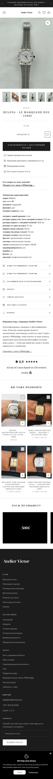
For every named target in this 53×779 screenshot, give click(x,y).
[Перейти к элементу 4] (32, 97)
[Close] (50, 753)
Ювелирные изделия (11, 584)
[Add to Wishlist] (47, 134)
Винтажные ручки (10, 593)
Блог (5, 668)
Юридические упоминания (14, 642)
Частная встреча (9, 682)
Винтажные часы (10, 579)
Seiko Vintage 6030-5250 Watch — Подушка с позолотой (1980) (39, 432)
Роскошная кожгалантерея (13, 588)
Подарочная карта (10, 673)
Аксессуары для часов (12, 602)
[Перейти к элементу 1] (6, 97)
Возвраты (6, 624)
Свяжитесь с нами (10, 687)
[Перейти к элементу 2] (15, 97)
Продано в (23, 134)
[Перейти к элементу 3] (24, 97)
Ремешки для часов (10, 597)
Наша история (8, 659)
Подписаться (15, 742)
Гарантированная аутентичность (16, 664)
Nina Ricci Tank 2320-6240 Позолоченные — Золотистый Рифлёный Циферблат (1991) (13, 485)
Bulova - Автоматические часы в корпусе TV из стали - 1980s (13, 433)
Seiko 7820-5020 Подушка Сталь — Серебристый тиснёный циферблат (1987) (39, 485)
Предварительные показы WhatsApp (18, 677)
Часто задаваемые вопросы (14, 655)
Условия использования (12, 633)
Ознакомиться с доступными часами (26, 146)
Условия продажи (10, 628)
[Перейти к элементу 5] (41, 97)
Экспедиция (8, 619)
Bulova (26, 108)
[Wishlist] (44, 12)
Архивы (6, 606)
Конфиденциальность (11, 637)
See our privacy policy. (30, 767)
